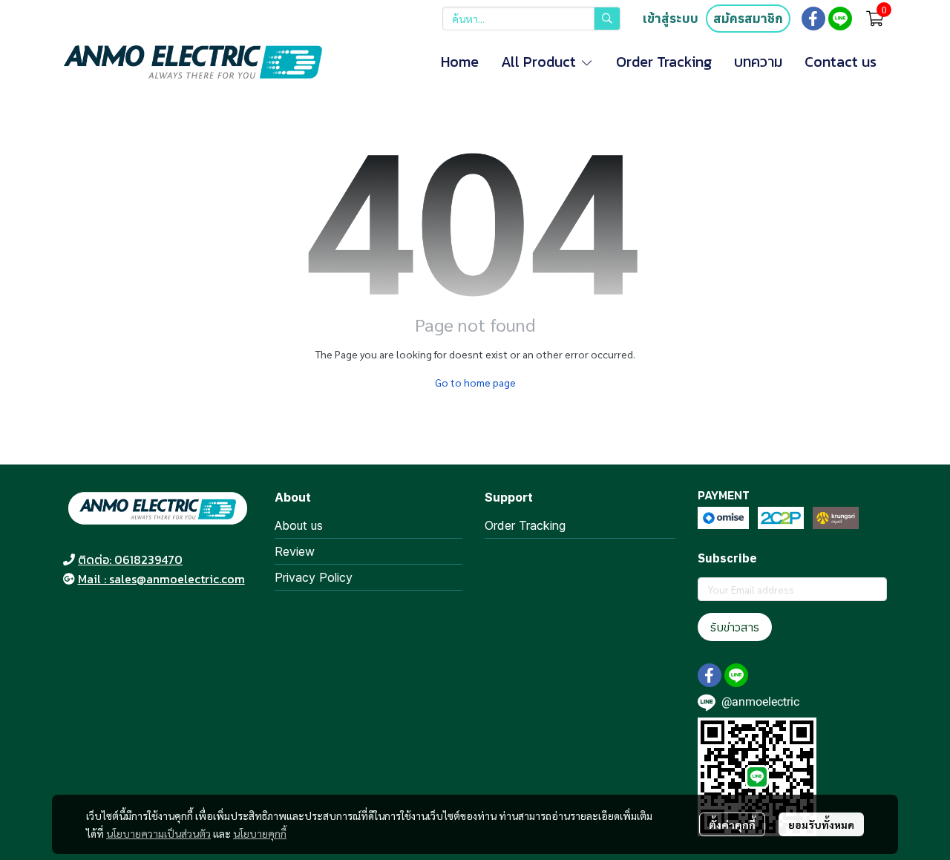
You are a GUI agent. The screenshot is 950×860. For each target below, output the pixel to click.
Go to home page (475, 382)
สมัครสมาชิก (748, 18)
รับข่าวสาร (734, 627)
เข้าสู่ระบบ (670, 18)
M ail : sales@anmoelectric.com (161, 579)
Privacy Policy (314, 577)
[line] (840, 18)
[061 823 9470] (69, 559)
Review (295, 551)
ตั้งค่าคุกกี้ (732, 824)
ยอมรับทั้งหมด (821, 824)
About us (299, 525)
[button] (531, 18)
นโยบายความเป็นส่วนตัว (158, 833)
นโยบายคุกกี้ (259, 833)
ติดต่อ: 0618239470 (130, 559)
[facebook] (813, 18)
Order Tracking (525, 525)
